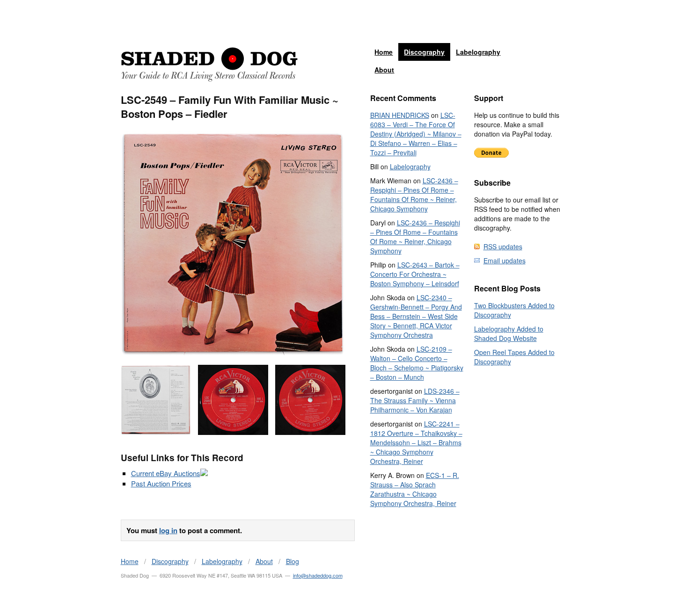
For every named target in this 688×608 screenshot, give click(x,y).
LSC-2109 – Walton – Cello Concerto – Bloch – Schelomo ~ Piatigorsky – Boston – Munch (416, 363)
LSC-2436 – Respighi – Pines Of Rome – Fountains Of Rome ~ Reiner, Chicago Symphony (414, 194)
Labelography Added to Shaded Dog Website (508, 333)
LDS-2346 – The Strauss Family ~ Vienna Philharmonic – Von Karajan (415, 400)
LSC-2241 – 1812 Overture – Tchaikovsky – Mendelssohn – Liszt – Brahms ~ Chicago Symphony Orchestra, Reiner (416, 442)
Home (383, 52)
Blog (292, 561)
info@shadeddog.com (318, 575)
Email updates (504, 260)
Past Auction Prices (161, 483)
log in (168, 530)
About (384, 69)
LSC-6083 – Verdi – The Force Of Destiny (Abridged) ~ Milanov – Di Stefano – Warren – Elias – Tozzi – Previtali (415, 133)
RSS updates (502, 246)
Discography (424, 52)
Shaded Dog (209, 64)
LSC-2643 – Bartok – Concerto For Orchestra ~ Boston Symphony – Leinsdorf (415, 274)
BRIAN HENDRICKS (399, 115)
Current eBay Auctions (165, 473)
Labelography (478, 52)
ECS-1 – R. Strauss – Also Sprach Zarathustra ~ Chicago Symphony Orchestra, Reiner (414, 489)
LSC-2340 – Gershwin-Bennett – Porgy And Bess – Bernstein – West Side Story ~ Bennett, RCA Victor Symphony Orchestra (416, 316)
